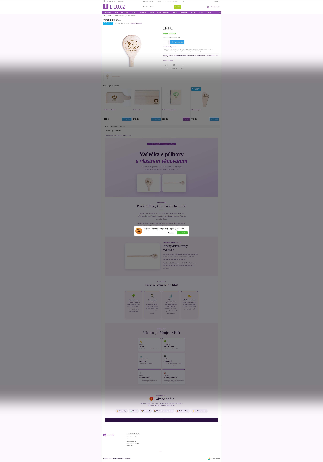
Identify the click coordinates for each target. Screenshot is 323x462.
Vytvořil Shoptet (215, 458)
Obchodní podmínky (148, 1)
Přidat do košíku (178, 42)
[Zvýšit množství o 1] (169, 41)
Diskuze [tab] (122, 126)
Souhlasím (183, 233)
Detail (186, 119)
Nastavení (171, 233)
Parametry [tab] (114, 126)
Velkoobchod (130, 445)
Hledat (177, 7)
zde (177, 230)
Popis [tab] (106, 126)
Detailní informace (168, 60)
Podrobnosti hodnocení (136, 23)
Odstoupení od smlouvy (133, 443)
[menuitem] (107, 12)
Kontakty (160, 1)
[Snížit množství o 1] (169, 43)
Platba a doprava (172, 1)
